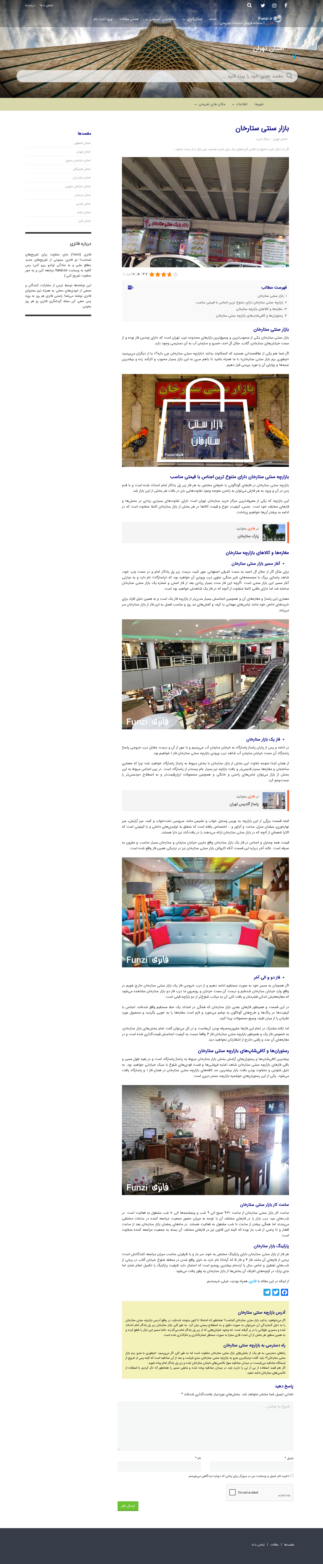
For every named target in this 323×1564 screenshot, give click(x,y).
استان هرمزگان (82, 169)
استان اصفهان (82, 143)
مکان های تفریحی (211, 104)
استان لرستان (83, 195)
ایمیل (289, 1458)
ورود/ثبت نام (103, 19)
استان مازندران (82, 177)
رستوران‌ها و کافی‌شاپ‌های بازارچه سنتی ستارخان (249, 315)
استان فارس (83, 203)
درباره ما (30, 5)
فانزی (251, 528)
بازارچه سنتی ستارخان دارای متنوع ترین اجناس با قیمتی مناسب (239, 302)
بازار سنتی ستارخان (271, 296)
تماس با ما (46, 5)
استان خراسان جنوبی (78, 186)
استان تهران (279, 56)
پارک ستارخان (248, 536)
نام (198, 1458)
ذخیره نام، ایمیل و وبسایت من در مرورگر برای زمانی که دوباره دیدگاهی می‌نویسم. (238, 1476)
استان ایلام (84, 212)
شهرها (258, 104)
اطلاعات (241, 104)
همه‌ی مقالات (129, 19)
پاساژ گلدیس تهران (244, 804)
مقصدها (289, 1544)
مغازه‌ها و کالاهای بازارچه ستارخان (259, 309)
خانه (212, 19)
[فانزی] (270, 19)
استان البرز (84, 220)
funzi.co (61, 270)
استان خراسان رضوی (78, 160)
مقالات (274, 1544)
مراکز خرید (262, 139)
